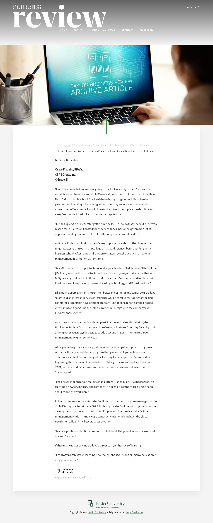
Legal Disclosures (134, 512)
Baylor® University (97, 512)
